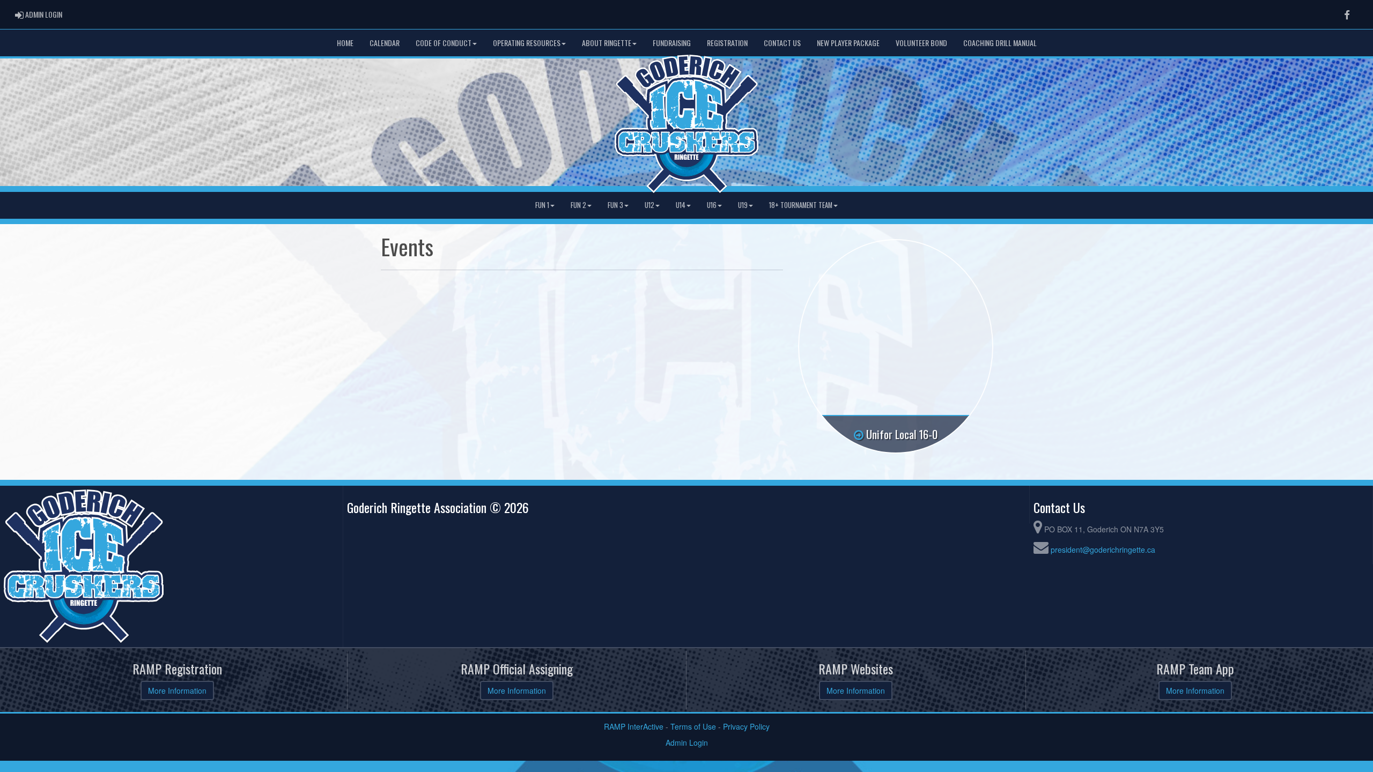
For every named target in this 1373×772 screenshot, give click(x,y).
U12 (649, 205)
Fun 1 (542, 205)
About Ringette (606, 42)
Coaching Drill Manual (1000, 42)
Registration (727, 42)
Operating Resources (526, 42)
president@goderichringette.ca (1103, 549)
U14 (680, 205)
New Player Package (848, 42)
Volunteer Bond (921, 42)
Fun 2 (578, 205)
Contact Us (782, 42)
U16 (712, 205)
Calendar (385, 42)
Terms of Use (693, 726)
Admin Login (687, 742)
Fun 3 (615, 205)
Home (345, 42)
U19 (743, 205)
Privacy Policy (746, 726)
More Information (177, 690)
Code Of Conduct (443, 42)
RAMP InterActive (633, 726)
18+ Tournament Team (800, 205)
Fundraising (672, 42)
